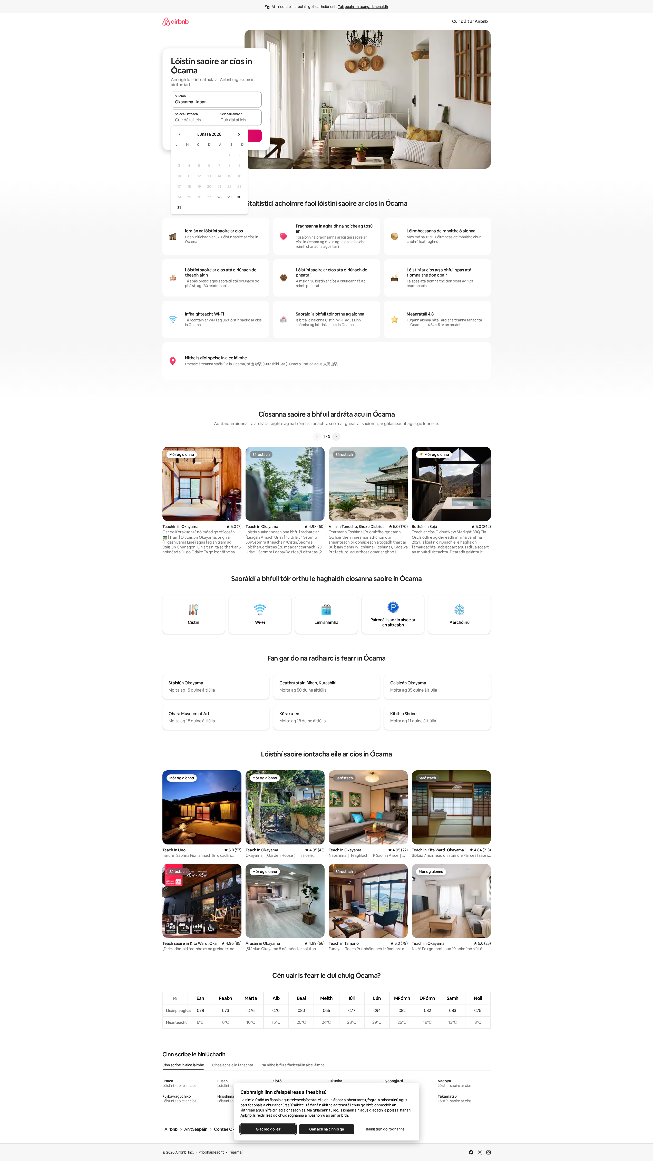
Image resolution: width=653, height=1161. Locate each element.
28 (219, 197)
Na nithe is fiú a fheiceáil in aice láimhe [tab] (293, 1065)
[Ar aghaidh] (336, 436)
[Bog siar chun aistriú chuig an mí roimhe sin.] (179, 134)
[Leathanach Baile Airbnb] (175, 21)
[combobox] (216, 102)
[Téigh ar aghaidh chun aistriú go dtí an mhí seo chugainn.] (238, 134)
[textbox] (193, 120)
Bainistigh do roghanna (385, 1129)
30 (239, 197)
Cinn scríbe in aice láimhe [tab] (183, 1065)
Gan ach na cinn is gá (326, 1129)
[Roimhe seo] (317, 436)
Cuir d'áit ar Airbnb (470, 21)
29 (229, 197)
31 (179, 207)
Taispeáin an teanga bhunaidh (363, 6)
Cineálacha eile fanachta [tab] (232, 1065)
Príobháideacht (211, 1152)
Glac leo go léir (268, 1129)
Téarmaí (235, 1152)
